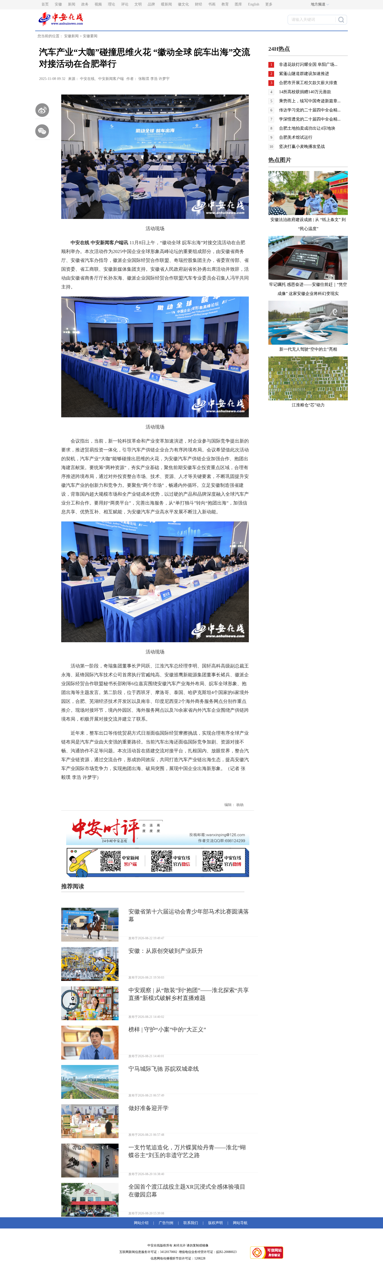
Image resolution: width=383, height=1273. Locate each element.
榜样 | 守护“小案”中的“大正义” (167, 1029)
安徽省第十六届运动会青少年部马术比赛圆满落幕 (188, 915)
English (253, 4)
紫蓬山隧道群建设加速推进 (304, 73)
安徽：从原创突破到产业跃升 (165, 951)
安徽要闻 (90, 36)
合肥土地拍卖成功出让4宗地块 (307, 128)
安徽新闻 (71, 36)
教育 (225, 4)
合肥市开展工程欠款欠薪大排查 (308, 82)
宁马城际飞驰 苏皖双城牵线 (163, 1069)
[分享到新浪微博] (42, 110)
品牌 (151, 4)
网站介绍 (142, 1223)
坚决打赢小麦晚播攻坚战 (302, 146)
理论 (111, 4)
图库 (238, 4)
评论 (124, 4)
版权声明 (215, 1223)
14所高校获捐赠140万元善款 (305, 92)
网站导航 (239, 1223)
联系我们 (190, 1223)
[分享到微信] (42, 131)
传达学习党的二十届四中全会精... (310, 110)
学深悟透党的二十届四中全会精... (310, 119)
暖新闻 (166, 4)
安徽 (58, 4)
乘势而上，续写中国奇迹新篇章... (310, 101)
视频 (98, 4)
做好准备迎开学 (148, 1108)
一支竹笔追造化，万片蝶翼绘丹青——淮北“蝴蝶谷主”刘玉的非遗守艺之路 (187, 1151)
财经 (198, 4)
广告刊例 (166, 1223)
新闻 (71, 4)
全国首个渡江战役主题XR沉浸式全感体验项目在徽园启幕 (186, 1190)
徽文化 (183, 4)
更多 (269, 4)
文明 (138, 4)
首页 (45, 4)
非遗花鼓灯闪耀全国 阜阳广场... (308, 64)
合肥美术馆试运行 (295, 137)
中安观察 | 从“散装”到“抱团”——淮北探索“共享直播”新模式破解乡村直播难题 (188, 994)
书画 (211, 4)
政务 (85, 4)
